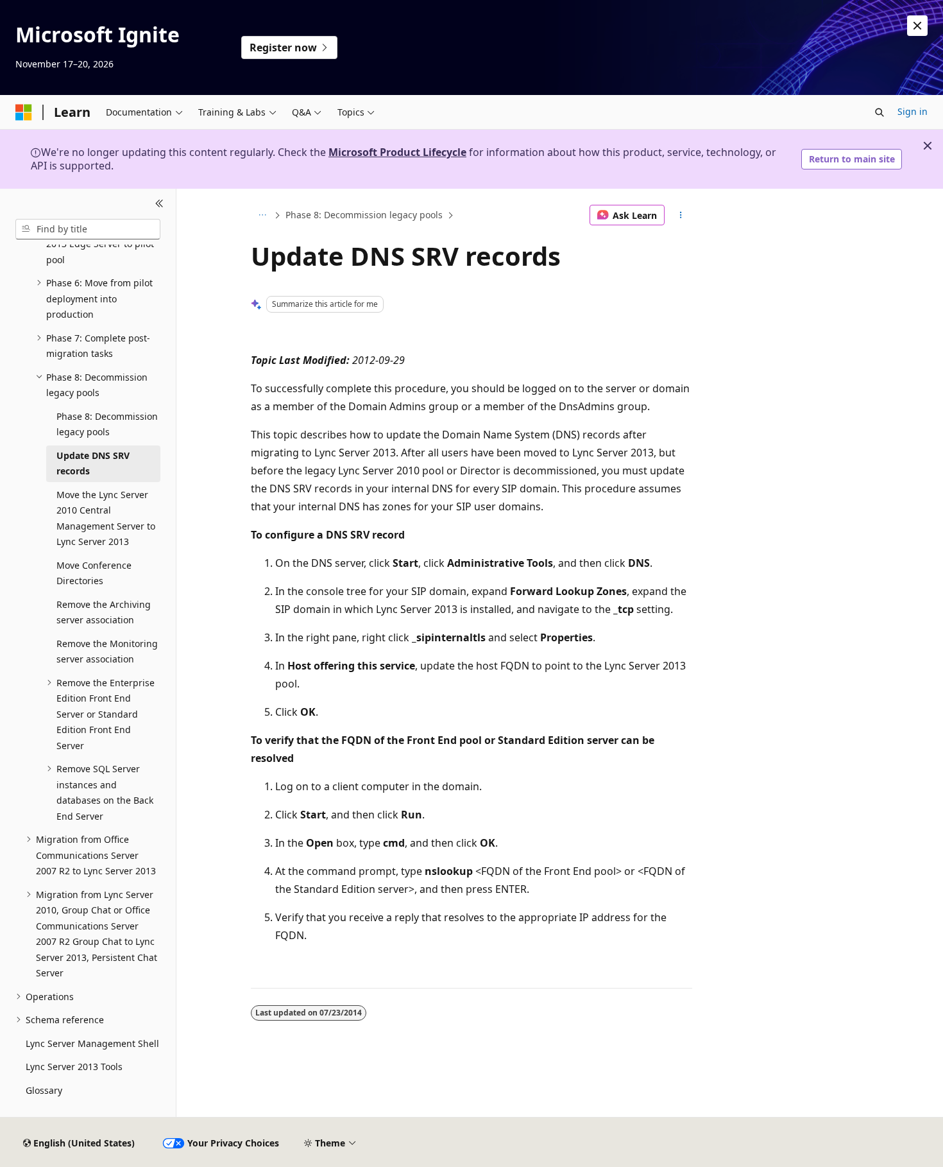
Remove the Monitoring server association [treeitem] (107, 651)
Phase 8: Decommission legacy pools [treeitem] (107, 424)
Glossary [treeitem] (44, 1090)
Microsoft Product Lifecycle (397, 152)
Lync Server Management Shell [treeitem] (92, 1043)
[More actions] (681, 215)
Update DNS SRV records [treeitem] (93, 463)
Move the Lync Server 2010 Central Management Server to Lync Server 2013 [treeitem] (105, 518)
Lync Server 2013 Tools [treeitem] (74, 1066)
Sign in (912, 111)
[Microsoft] (23, 112)
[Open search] (879, 112)
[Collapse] (159, 204)
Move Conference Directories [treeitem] (94, 573)
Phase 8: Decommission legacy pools (364, 215)
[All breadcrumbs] (262, 215)
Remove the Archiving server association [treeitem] (103, 612)
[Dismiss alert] (917, 25)
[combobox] (87, 229)
